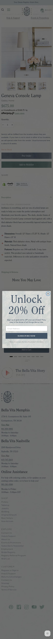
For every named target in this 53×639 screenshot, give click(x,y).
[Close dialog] (48, 294)
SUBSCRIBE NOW (26, 336)
